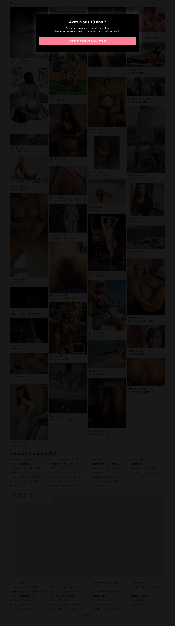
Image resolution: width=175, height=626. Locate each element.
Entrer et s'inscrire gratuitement (87, 40)
